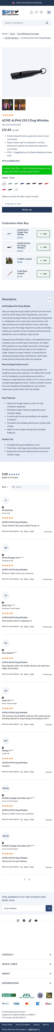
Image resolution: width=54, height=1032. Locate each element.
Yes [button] (21, 531)
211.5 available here (11, 161)
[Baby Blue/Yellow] (16, 183)
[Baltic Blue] (22, 183)
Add (45, 234)
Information (10, 983)
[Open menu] (49, 12)
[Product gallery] (27, 72)
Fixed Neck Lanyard (22, 272)
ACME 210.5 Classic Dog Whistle (22, 232)
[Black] (4, 183)
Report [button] (26, 531)
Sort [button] (4, 487)
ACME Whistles (11, 38)
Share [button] (32, 531)
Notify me (27, 209)
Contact (8, 954)
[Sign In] (31, 12)
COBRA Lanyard (24, 259)
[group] (14, 474)
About (6, 973)
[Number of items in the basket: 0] (41, 12)
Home (4, 34)
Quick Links (9, 964)
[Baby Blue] (10, 183)
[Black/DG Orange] (34, 183)
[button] (27, 115)
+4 (16, 190)
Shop (12, 34)
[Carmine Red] (46, 183)
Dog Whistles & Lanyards (28, 34)
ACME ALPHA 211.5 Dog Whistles (23, 245)
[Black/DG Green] (28, 183)
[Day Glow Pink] (4, 189)
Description (9, 299)
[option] (7, 104)
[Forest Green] (10, 189)
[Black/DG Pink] (40, 183)
